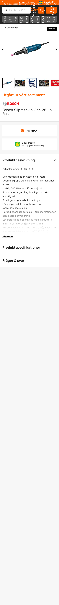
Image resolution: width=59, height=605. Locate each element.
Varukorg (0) (52, 10)
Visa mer (7, 236)
